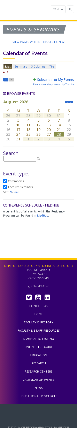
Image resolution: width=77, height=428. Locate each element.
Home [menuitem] (38, 314)
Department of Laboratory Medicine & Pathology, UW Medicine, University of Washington (24, 10)
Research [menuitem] (38, 363)
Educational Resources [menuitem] (38, 396)
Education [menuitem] (38, 355)
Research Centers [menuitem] (39, 371)
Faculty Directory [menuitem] (38, 322)
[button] (38, 42)
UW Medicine (38, 410)
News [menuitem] (38, 388)
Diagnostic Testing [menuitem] (38, 339)
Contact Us (38, 306)
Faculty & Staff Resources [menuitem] (38, 330)
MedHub (42, 215)
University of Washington (38, 420)
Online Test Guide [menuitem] (38, 347)
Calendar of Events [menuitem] (38, 380)
